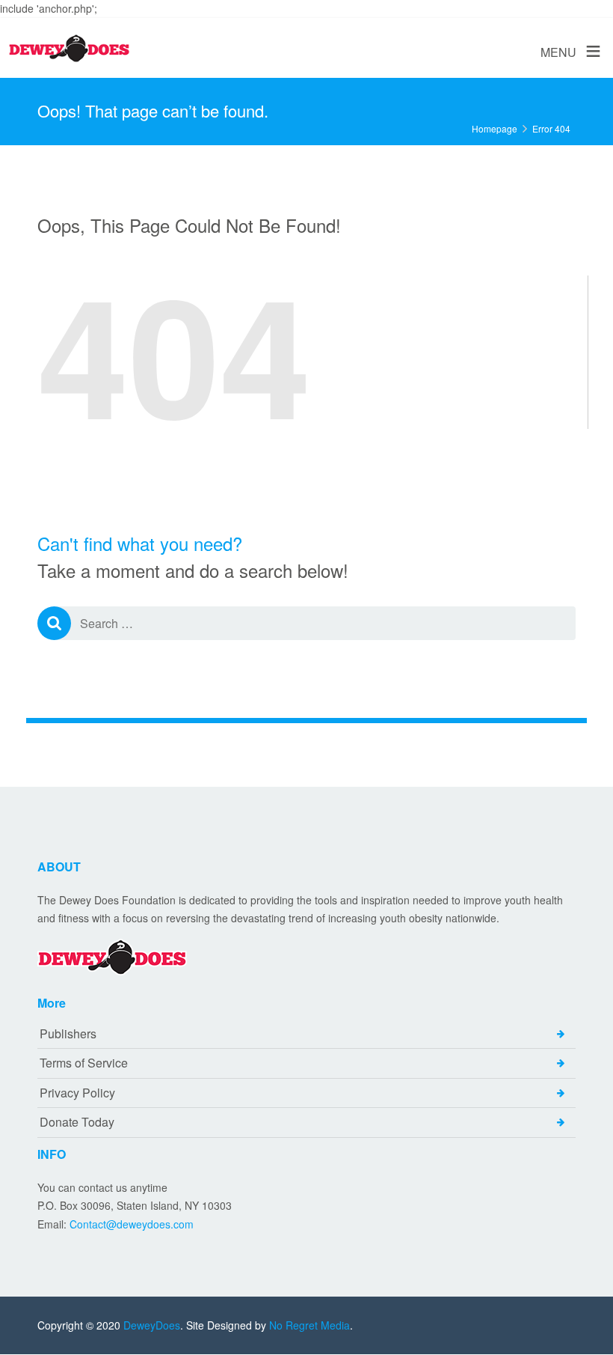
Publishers (68, 1033)
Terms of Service (84, 1062)
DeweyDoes (151, 1325)
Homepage (494, 128)
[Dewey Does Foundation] (69, 49)
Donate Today (77, 1121)
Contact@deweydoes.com (132, 1224)
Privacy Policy (77, 1092)
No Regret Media (309, 1325)
